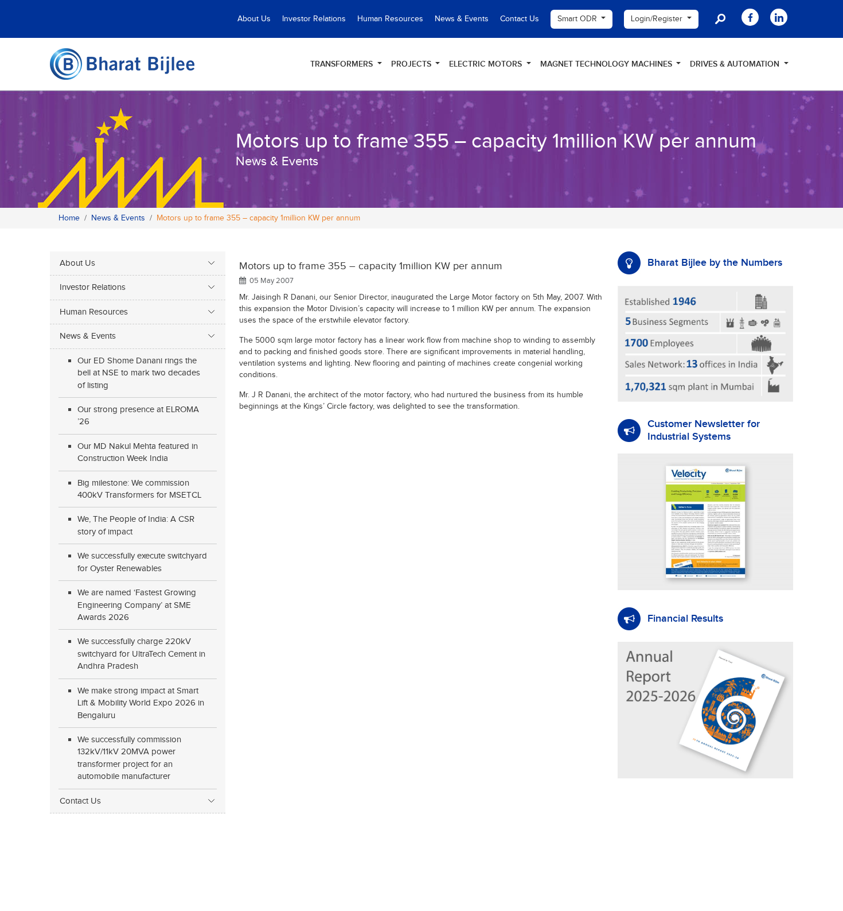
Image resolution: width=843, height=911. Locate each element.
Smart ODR (578, 19)
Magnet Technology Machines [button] (607, 64)
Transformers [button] (342, 64)
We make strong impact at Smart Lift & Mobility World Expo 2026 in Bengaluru (140, 703)
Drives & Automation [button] (736, 64)
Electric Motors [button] (486, 64)
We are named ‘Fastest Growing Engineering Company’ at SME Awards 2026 (136, 605)
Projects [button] (412, 64)
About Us (254, 19)
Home (69, 218)
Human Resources (390, 19)
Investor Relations (314, 19)
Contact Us (519, 19)
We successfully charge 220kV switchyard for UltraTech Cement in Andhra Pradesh (141, 654)
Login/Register (658, 19)
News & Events (462, 19)
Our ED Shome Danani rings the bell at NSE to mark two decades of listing (138, 373)
